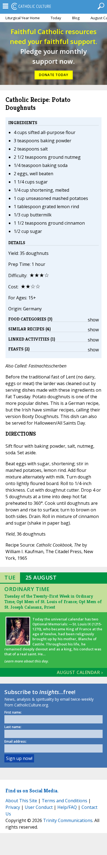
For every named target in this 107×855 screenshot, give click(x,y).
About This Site (21, 801)
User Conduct (39, 807)
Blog (76, 17)
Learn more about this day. (26, 661)
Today (56, 17)
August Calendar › (80, 672)
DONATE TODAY (53, 75)
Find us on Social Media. (31, 790)
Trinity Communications (67, 820)
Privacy (12, 807)
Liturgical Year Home (22, 17)
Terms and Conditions (64, 801)
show (93, 320)
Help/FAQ (67, 807)
